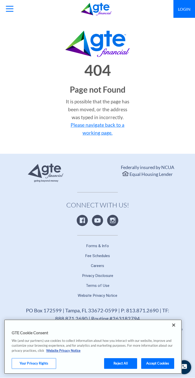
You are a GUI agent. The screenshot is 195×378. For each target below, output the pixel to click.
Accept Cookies (157, 363)
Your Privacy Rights (34, 363)
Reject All (120, 363)
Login (184, 9)
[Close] (173, 325)
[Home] (96, 9)
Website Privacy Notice (63, 350)
